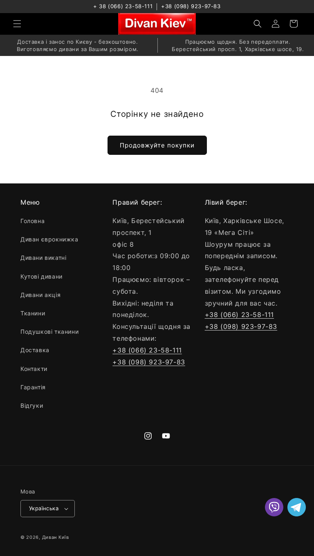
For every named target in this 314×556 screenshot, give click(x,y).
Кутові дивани (41, 276)
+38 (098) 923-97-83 (190, 6)
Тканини (32, 313)
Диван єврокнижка (49, 239)
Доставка (34, 349)
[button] (17, 24)
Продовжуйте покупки (157, 145)
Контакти (33, 368)
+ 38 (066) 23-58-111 (123, 6)
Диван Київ (55, 537)
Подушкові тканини (49, 331)
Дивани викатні (43, 257)
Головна (32, 220)
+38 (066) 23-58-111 (147, 350)
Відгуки (31, 405)
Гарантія (33, 387)
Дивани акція (40, 294)
